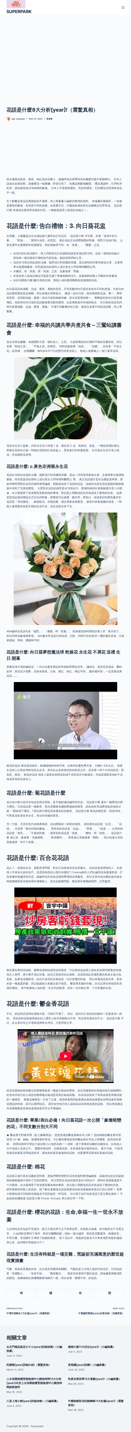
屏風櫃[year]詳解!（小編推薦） (87, 1364)
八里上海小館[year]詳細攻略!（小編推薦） (32, 1401)
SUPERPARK (19, 11)
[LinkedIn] (110, 1293)
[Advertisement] (65, 55)
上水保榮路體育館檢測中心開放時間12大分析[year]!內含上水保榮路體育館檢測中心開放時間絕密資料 (34, 1383)
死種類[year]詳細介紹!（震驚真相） (28, 1364)
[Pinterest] (80, 1293)
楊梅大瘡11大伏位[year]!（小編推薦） (91, 1346)
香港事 (49, 119)
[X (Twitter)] (51, 1293)
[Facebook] (21, 1293)
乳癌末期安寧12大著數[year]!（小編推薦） (94, 1379)
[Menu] (123, 7)
